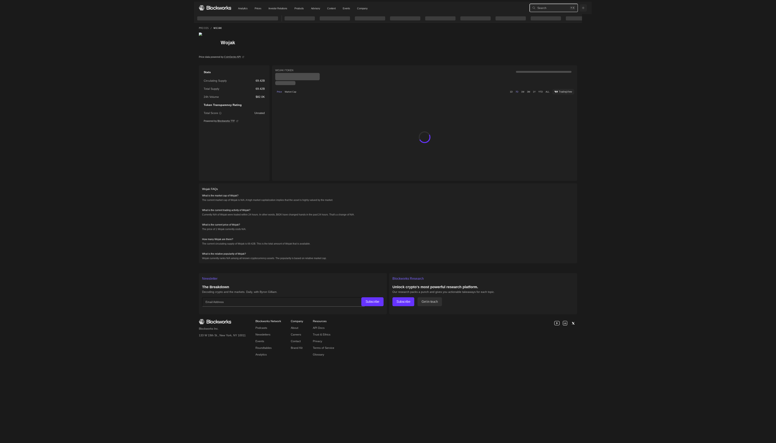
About (294, 327)
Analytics (242, 8)
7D (517, 92)
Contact (296, 341)
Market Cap (290, 92)
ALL (547, 92)
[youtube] (557, 323)
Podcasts (261, 327)
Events (346, 8)
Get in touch (430, 301)
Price (279, 92)
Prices (258, 8)
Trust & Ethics (321, 334)
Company (362, 8)
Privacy (317, 341)
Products (299, 8)
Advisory (315, 8)
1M (522, 92)
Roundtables (263, 347)
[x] (573, 323)
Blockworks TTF (226, 121)
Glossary (318, 354)
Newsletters (262, 334)
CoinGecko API (232, 57)
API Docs (319, 327)
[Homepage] (215, 7)
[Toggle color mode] (583, 8)
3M (528, 92)
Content (331, 8)
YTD (540, 92)
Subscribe (372, 301)
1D (511, 92)
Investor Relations (278, 8)
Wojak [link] (218, 28)
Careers (296, 334)
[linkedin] (565, 323)
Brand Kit (297, 347)
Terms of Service (323, 347)
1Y (534, 92)
